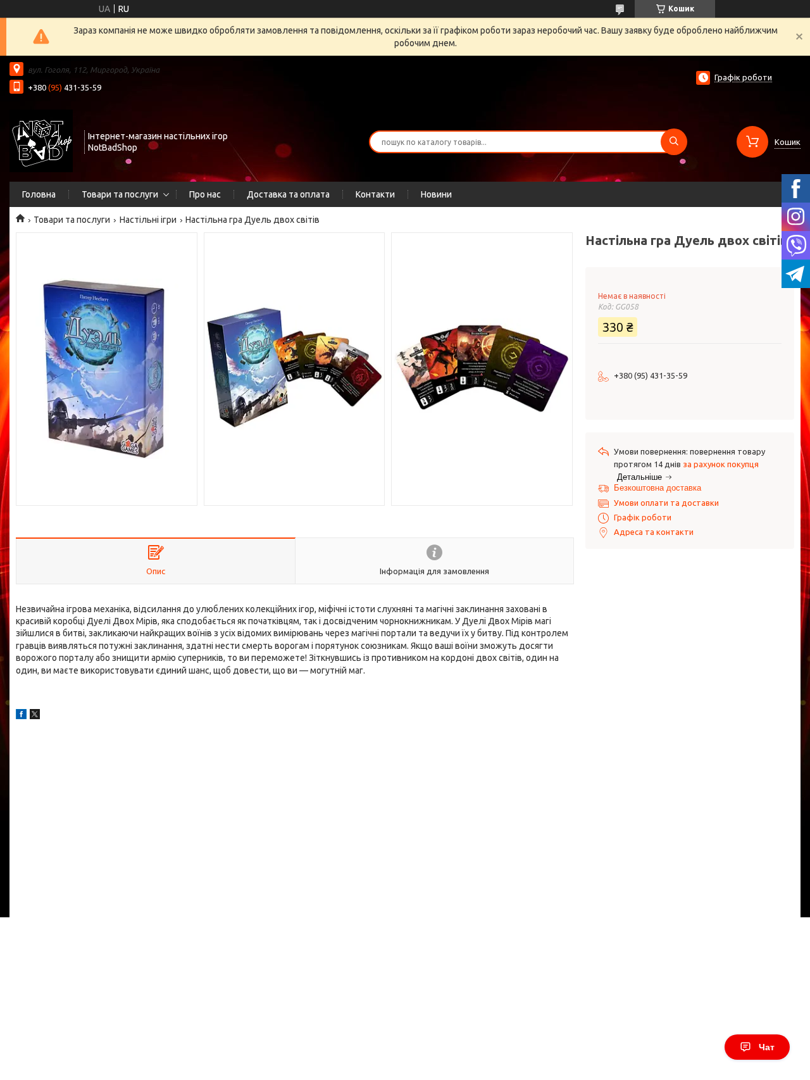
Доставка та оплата (288, 194)
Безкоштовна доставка (657, 488)
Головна (39, 194)
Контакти (375, 194)
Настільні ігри (148, 220)
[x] (35, 716)
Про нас (205, 194)
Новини (436, 194)
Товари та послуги (120, 194)
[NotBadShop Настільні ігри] (41, 140)
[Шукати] (674, 142)
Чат (767, 1047)
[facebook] (21, 716)
